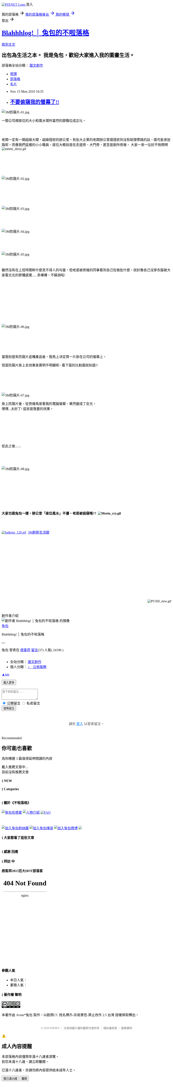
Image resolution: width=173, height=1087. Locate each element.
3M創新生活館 (38, 532)
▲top (5, 674)
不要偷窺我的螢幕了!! (34, 102)
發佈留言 (8, 708)
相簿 (13, 74)
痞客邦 (25, 650)
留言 (34, 650)
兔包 (5, 626)
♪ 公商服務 (37, 667)
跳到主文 (8, 44)
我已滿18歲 (10, 1078)
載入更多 (8, 682)
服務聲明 (126, 1028)
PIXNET (55, 1028)
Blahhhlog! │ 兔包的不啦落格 (45, 33)
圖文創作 (36, 65)
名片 (13, 84)
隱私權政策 (110, 1028)
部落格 (15, 79)
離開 (24, 1078)
